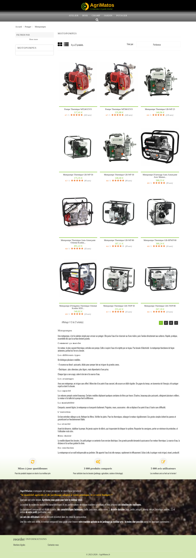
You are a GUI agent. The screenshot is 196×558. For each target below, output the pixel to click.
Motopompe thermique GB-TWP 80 (160, 306)
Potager (121, 15)
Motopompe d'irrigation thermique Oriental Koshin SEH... (78, 307)
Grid (60, 44)
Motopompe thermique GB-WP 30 (119, 175)
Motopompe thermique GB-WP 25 (160, 109)
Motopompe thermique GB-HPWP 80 (160, 240)
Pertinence (158, 45)
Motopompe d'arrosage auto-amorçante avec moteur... (160, 176)
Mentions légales (19, 544)
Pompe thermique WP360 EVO (119, 109)
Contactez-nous (53, 544)
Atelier (74, 15)
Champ (96, 15)
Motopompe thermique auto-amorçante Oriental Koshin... (78, 241)
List (66, 45)
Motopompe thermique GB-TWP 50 (119, 306)
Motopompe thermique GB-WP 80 (119, 240)
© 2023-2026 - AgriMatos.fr (98, 554)
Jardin (108, 15)
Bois (85, 15)
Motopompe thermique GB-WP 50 (78, 175)
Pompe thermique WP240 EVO (78, 109)
